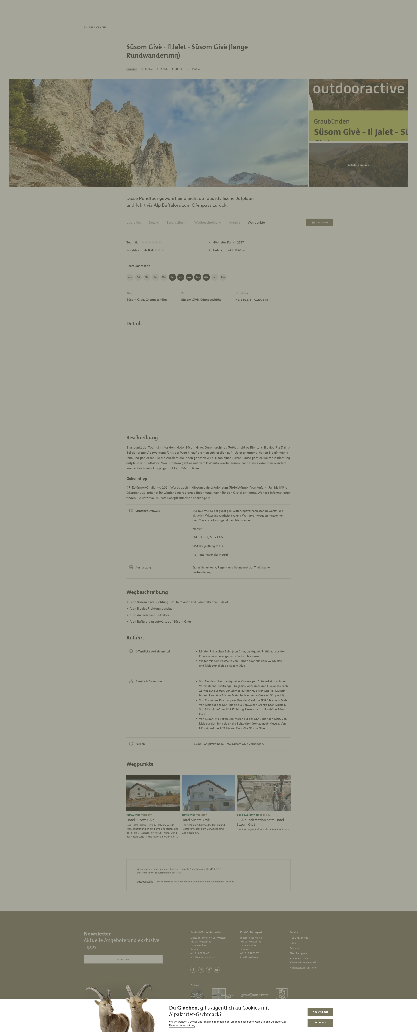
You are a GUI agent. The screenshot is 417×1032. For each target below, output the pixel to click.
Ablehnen (320, 1022)
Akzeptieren (320, 1012)
